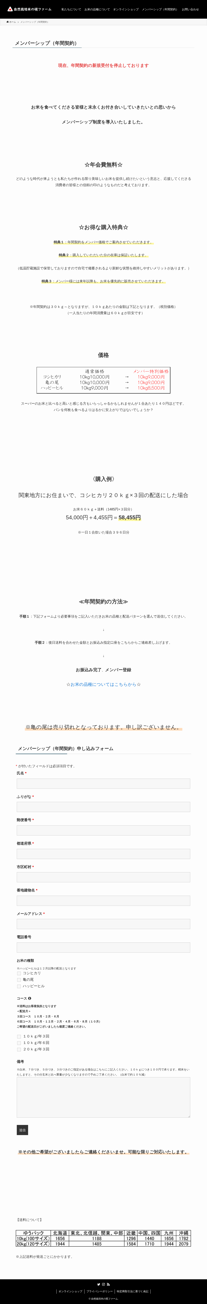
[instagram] (103, 1284)
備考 (20, 1062)
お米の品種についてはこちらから (104, 684)
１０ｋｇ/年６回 (36, 1043)
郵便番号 (25, 820)
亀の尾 (28, 979)
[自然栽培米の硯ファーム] (29, 9)
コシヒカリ (32, 973)
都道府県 (25, 843)
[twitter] (98, 1284)
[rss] (108, 1284)
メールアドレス (31, 914)
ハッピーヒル (34, 986)
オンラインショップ (70, 1291)
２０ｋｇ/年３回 (36, 1049)
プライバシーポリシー (100, 1291)
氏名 (21, 773)
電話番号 (24, 937)
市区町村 (25, 867)
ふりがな (25, 797)
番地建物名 (27, 890)
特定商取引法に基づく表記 (132, 1291)
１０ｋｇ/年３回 (36, 1036)
